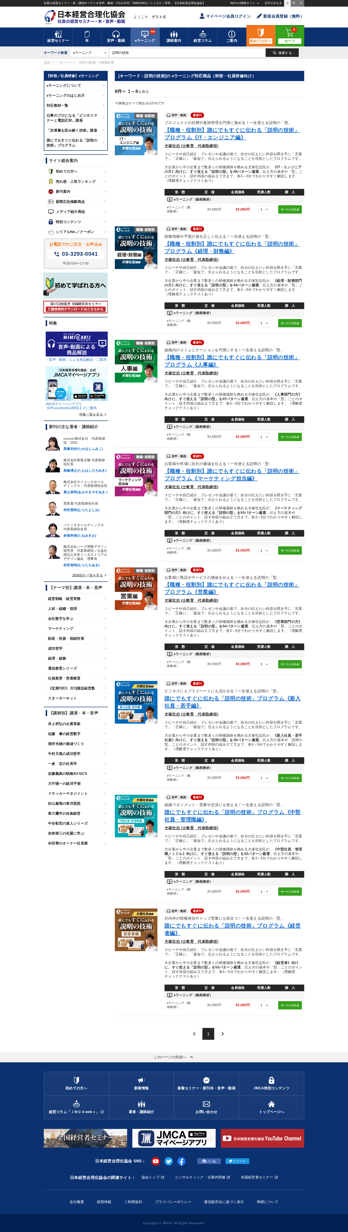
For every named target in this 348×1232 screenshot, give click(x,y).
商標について (268, 1202)
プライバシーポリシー (173, 1202)
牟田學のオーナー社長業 (68, 843)
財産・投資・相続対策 (66, 638)
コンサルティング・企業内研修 (200, 1177)
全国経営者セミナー (257, 1177)
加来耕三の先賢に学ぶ (66, 833)
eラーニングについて (64, 85)
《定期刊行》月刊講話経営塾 (71, 688)
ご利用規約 (133, 1202)
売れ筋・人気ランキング (76, 181)
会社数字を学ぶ (60, 618)
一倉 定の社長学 (62, 764)
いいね (211, 1161)
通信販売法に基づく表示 (224, 1202)
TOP (47, 62)
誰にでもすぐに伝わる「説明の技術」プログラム (72, 142)
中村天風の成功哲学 (64, 754)
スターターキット (62, 698)
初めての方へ (67, 171)
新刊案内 (63, 191)
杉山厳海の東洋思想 (64, 803)
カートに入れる (290, 209)
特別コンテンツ (68, 222)
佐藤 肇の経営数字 (64, 734)
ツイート (239, 1161)
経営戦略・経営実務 (64, 599)
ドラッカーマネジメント (68, 793)
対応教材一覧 (57, 105)
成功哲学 (55, 648)
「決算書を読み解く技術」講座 (72, 130)
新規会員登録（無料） (283, 16)
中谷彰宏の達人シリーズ (68, 823)
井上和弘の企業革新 (64, 724)
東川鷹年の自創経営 (64, 813)
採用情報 (104, 1202)
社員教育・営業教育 (64, 678)
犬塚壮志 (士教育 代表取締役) (191, 146)
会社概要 (77, 1202)
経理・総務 (57, 658)
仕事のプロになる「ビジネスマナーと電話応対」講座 (72, 117)
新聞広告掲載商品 (70, 202)
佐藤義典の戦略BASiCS (67, 773)
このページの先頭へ (174, 1057)
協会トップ (151, 1177)
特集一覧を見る (93, 414)
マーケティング (60, 628)
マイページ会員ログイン (228, 16)
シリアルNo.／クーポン (75, 232)
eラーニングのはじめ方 (66, 95)
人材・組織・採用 (62, 609)
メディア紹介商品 (66, 211)
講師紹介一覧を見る (90, 575)
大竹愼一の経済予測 (64, 783)
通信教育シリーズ (62, 668)
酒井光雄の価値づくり (66, 744)
